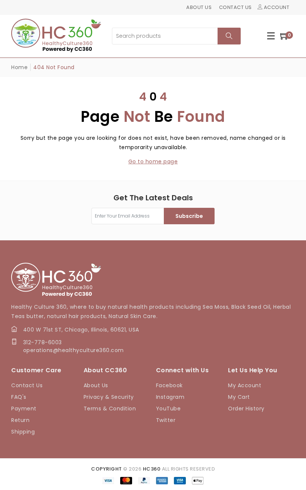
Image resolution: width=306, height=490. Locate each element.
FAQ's (18, 397)
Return (20, 420)
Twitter (166, 420)
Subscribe (189, 216)
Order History (246, 408)
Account (275, 7)
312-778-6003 (42, 342)
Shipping (23, 431)
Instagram (170, 397)
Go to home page (153, 161)
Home (19, 67)
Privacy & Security (109, 397)
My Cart (239, 397)
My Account (244, 385)
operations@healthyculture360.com (73, 350)
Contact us (235, 7)
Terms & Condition (110, 408)
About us (199, 7)
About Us (96, 385)
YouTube (168, 408)
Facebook (169, 385)
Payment (24, 408)
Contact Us (27, 385)
